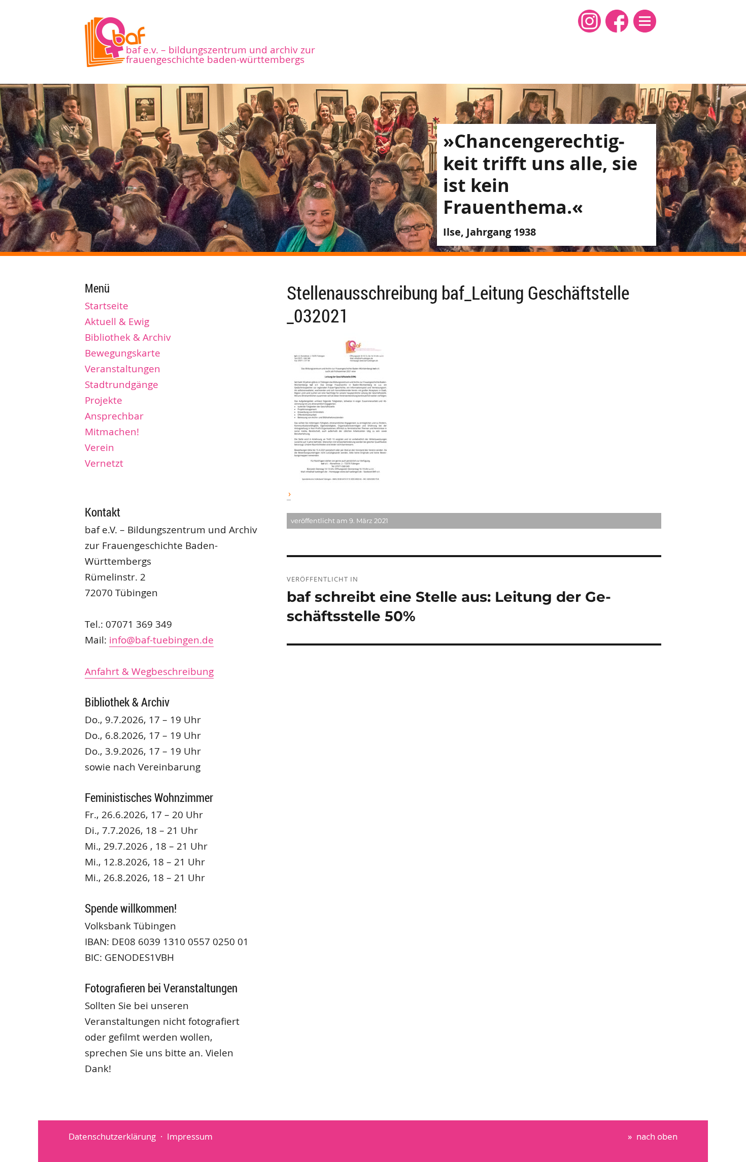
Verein (99, 447)
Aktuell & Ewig (117, 321)
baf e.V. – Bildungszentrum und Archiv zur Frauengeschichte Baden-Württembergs (220, 54)
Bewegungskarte (122, 353)
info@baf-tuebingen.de (161, 640)
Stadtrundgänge (121, 384)
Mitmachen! (112, 431)
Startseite (106, 305)
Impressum (190, 1136)
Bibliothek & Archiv (128, 337)
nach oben (656, 1136)
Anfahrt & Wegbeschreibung (149, 671)
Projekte (103, 400)
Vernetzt (104, 463)
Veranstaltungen (122, 368)
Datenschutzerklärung (112, 1136)
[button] (644, 21)
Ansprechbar (114, 416)
